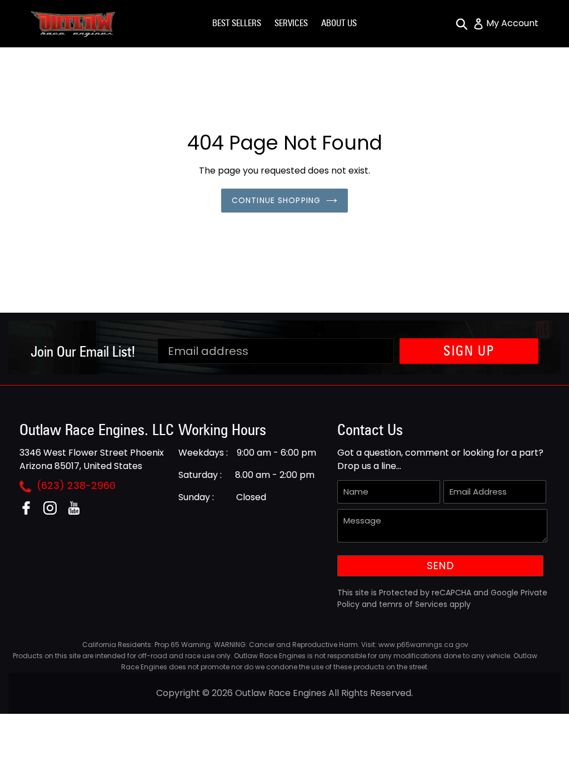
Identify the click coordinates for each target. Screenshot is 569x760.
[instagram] (54, 511)
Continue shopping (276, 200)
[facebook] (30, 511)
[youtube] (78, 511)
